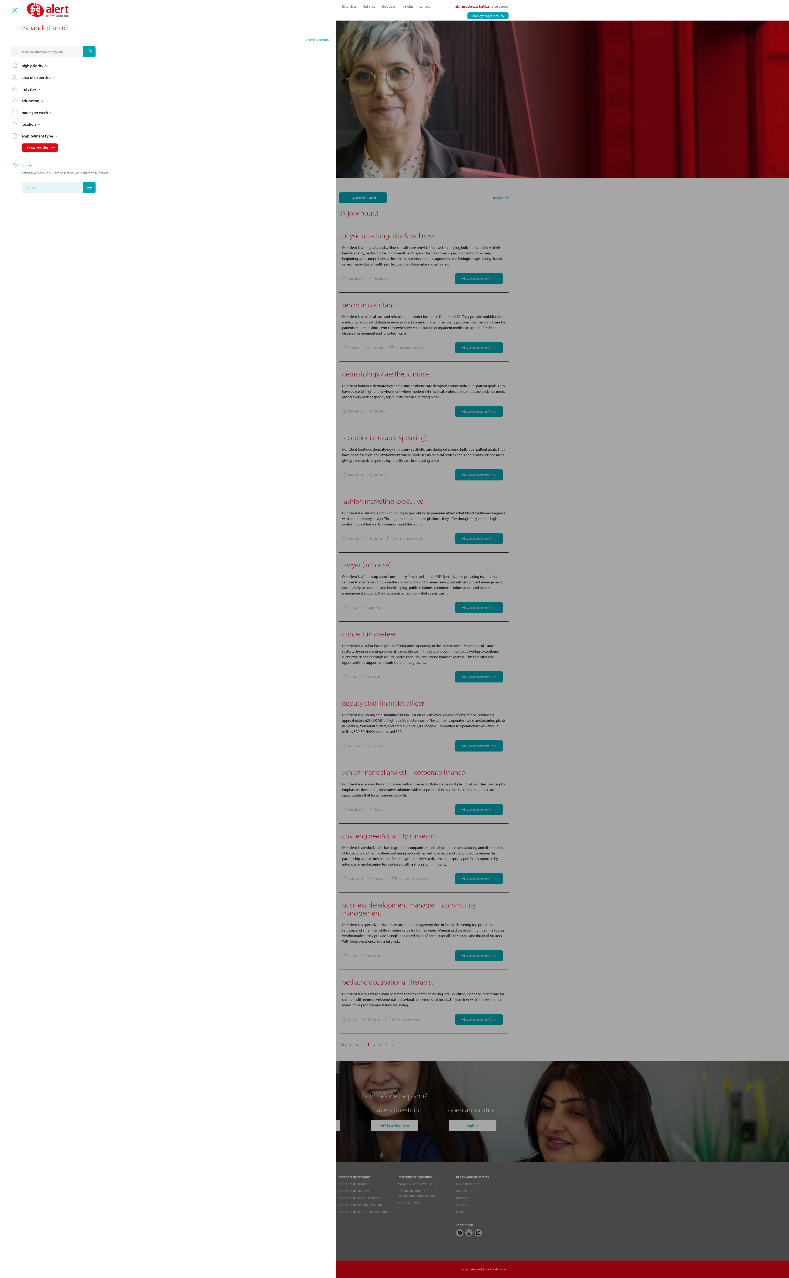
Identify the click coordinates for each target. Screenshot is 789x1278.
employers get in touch (488, 16)
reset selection (319, 40)
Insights (408, 6)
